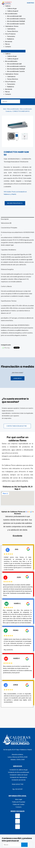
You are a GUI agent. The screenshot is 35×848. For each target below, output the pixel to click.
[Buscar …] (12, 844)
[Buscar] (24, 845)
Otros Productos (10, 34)
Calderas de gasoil (12, 11)
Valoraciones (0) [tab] (6, 223)
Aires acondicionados (13, 109)
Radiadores (10, 39)
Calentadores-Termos (11, 26)
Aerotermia (8, 41)
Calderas (7, 6)
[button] (13, 51)
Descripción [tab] (5, 219)
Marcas (7, 44)
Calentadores (11, 29)
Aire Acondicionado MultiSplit (16, 21)
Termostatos (11, 36)
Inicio (4, 109)
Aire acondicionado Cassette (16, 24)
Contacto (8, 46)
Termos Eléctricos (12, 31)
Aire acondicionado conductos (16, 18)
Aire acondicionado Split (14, 16)
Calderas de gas (12, 8)
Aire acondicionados (11, 13)
